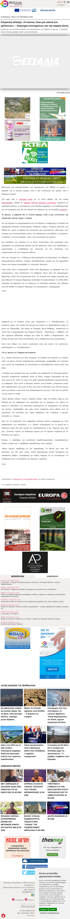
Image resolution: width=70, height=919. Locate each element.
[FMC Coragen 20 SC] (17, 130)
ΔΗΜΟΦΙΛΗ (52, 576)
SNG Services (29, 883)
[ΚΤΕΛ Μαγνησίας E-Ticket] (35, 152)
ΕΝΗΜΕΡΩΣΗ (27, 892)
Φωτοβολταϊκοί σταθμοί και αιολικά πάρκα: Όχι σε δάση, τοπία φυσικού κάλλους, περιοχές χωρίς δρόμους (11, 714)
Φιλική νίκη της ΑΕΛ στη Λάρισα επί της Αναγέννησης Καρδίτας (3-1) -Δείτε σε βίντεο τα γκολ (32, 600)
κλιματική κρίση (26, 199)
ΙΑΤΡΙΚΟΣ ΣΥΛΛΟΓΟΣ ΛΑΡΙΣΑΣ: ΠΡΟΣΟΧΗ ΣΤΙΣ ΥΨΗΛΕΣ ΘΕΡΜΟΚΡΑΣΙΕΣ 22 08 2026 (34, 789)
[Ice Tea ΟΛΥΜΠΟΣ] (52, 540)
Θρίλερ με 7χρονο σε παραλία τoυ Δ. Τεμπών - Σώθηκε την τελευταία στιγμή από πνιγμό (30, 618)
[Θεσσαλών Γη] (35, 180)
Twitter (30, 900)
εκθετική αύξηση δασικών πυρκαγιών (40, 203)
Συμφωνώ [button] (43, 909)
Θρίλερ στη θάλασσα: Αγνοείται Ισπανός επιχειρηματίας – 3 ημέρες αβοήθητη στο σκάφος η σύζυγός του (35, 606)
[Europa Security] (35, 496)
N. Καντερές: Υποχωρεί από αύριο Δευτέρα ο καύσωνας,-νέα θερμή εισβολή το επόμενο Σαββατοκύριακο (30, 582)
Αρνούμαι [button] (52, 909)
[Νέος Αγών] (17, 847)
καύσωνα (63, 209)
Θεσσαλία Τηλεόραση (12, 883)
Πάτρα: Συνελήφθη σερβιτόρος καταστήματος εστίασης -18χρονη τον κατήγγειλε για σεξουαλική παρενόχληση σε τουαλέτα (33, 594)
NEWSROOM (17, 576)
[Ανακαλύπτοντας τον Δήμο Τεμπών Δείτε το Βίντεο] (17, 108)
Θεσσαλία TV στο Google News (25, 479)
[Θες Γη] (52, 517)
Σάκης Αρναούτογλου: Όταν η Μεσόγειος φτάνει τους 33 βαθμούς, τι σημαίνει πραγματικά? (35, 750)
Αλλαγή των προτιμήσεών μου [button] (49, 913)
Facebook (18, 900)
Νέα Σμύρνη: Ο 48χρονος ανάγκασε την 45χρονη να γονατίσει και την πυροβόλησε (29, 588)
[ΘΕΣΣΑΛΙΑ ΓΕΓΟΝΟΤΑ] (35, 171)
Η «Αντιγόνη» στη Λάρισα (10, 613)
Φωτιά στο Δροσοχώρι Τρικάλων (12, 623)
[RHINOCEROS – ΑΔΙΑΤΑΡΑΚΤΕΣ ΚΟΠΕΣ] (17, 517)
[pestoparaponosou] (52, 653)
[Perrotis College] (52, 130)
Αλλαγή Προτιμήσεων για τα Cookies (18, 887)
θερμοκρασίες (7, 203)
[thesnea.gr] (52, 847)
